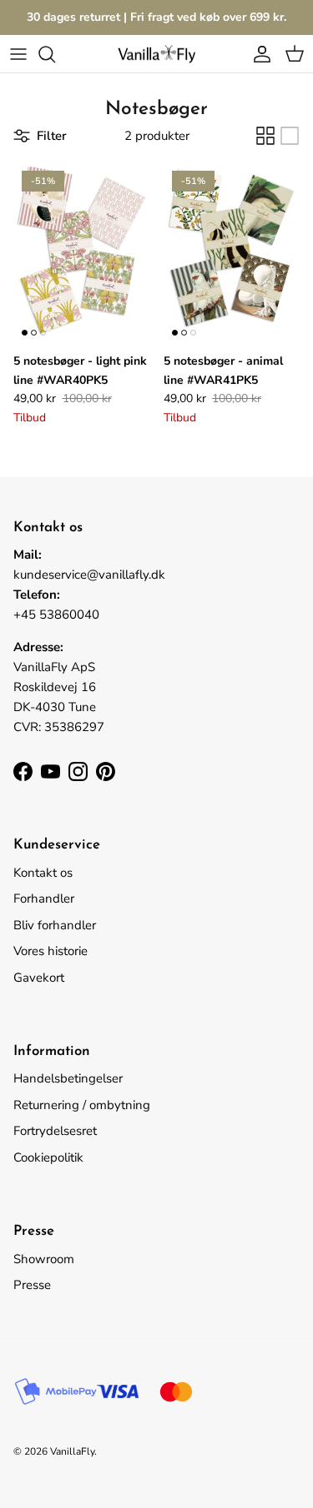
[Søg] (55, 54)
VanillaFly (72, 1451)
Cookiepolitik (48, 1157)
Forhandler (43, 898)
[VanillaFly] (157, 53)
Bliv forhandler (54, 925)
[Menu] (18, 54)
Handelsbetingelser (68, 1078)
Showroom (43, 1259)
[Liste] (290, 136)
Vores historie (50, 951)
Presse (32, 1285)
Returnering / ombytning (81, 1105)
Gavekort (38, 977)
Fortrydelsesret (55, 1130)
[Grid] (265, 136)
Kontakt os (43, 872)
